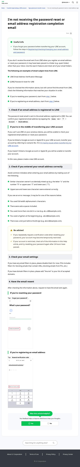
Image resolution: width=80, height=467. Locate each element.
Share (67, 33)
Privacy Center (68, 454)
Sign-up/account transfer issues (37, 8)
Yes (32, 423)
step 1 (48, 96)
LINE (3, 1)
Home (3, 8)
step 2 (51, 101)
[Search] (73, 2)
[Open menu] (77, 2)
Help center (5, 3)
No (51, 423)
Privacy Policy (50, 454)
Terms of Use (34, 454)
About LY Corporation (14, 454)
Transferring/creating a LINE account (16, 8)
